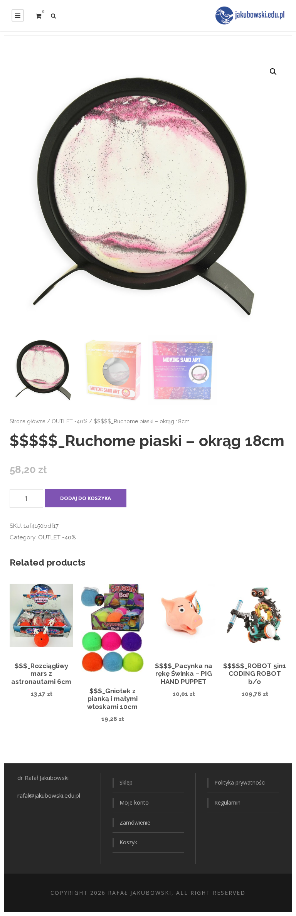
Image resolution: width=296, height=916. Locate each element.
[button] (273, 72)
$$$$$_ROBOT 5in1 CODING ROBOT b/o (254, 673)
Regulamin (227, 802)
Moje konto (134, 802)
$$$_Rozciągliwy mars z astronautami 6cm (41, 673)
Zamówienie (134, 822)
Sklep (126, 782)
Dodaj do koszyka (85, 498)
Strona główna (27, 421)
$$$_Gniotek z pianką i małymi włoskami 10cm (112, 699)
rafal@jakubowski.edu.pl (49, 795)
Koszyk (128, 842)
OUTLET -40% (69, 421)
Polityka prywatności (240, 782)
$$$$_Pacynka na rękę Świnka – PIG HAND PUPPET (183, 673)
